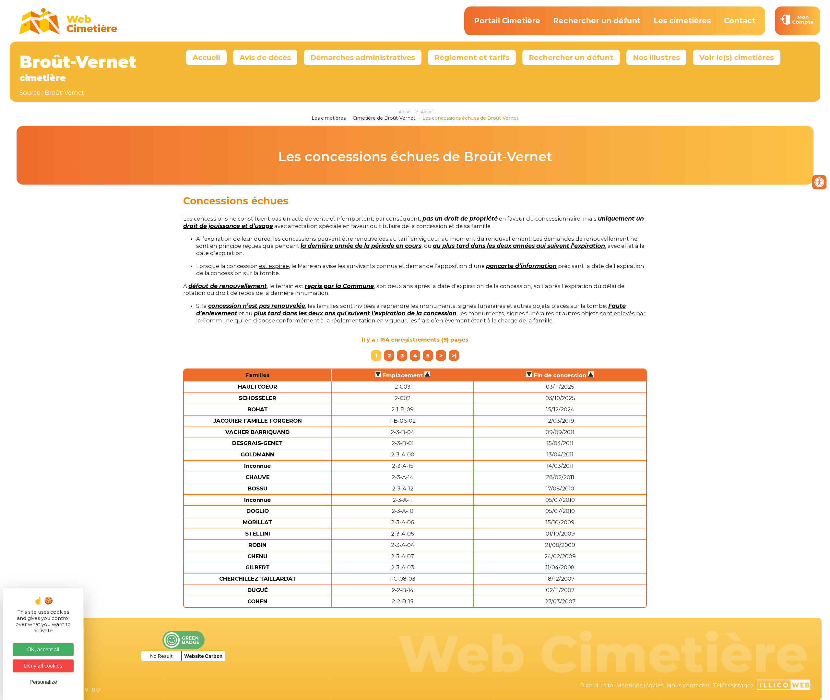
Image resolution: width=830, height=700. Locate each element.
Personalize (43, 682)
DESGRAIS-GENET (257, 443)
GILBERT (257, 567)
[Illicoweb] (783, 686)
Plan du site (596, 685)
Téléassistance (733, 685)
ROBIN (257, 545)
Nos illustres (656, 57)
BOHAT (257, 409)
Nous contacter (688, 685)
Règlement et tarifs (471, 57)
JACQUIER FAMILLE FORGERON (257, 420)
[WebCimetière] (68, 33)
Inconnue (257, 466)
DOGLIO (257, 511)
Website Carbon (203, 656)
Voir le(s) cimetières (736, 57)
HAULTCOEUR (257, 386)
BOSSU (257, 488)
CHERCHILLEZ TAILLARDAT (257, 578)
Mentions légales (640, 685)
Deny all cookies (43, 666)
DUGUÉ (257, 590)
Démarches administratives (362, 57)
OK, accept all (43, 649)
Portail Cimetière (507, 20)
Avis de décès (265, 57)
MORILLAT (257, 522)
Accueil (206, 57)
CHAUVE (257, 477)
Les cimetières (682, 20)
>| (454, 355)
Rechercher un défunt (597, 20)
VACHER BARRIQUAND (257, 432)
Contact (739, 20)
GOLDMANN (257, 454)
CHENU (257, 556)
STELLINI (257, 533)
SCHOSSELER (257, 398)
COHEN (257, 601)
